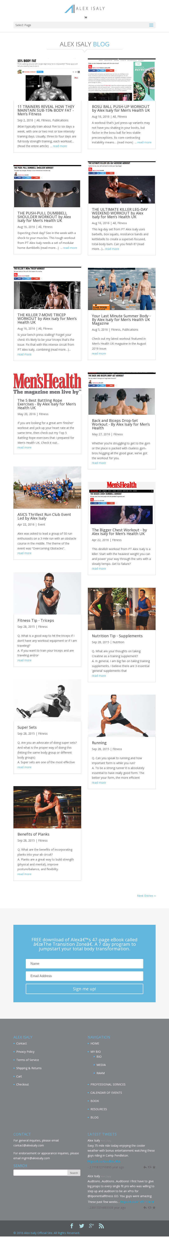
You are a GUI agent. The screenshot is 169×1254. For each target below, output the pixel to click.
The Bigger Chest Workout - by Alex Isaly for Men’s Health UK (119, 531)
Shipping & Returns (29, 1068)
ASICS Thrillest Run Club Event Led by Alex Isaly (44, 516)
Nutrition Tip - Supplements (117, 635)
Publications (60, 120)
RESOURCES (98, 1109)
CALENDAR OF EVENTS (106, 1093)
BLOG (94, 1117)
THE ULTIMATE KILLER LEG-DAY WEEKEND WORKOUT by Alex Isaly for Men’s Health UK (120, 213)
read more (60, 146)
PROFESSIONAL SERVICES (108, 1084)
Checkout (22, 1084)
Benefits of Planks (33, 834)
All (38, 120)
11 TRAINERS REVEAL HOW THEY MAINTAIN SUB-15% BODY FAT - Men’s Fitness (46, 110)
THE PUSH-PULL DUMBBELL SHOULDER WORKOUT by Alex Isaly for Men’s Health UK (44, 217)
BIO (99, 1056)
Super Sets (27, 727)
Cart (19, 1076)
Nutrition (118, 642)
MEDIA (101, 1065)
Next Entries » (146, 896)
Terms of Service (27, 1060)
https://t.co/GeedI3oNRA (104, 1161)
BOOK (94, 1101)
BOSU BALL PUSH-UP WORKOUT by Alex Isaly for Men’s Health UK (121, 108)
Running (99, 742)
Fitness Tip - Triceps (36, 620)
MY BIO (95, 1052)
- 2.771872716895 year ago (106, 1167)
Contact (21, 1043)
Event (41, 524)
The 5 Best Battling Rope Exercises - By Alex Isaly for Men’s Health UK (47, 404)
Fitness (46, 120)
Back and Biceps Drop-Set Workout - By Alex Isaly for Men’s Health (121, 424)
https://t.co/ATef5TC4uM (137, 1202)
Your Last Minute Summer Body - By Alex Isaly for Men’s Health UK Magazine (121, 319)
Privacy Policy (25, 1052)
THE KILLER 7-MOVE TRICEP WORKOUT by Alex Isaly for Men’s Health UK (47, 318)
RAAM (100, 1073)
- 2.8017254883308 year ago (107, 1208)
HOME (94, 1043)
